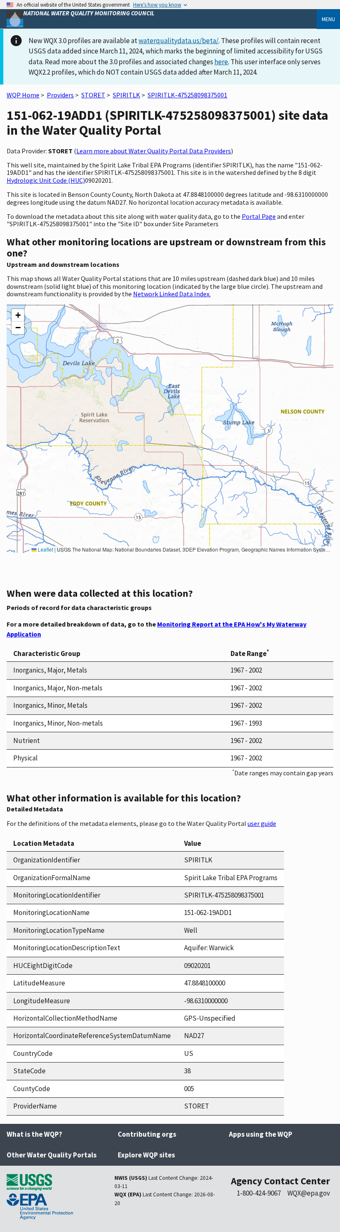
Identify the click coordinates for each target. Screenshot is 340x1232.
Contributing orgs (147, 1134)
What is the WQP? (34, 1134)
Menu (328, 19)
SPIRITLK (126, 95)
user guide (262, 823)
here (221, 61)
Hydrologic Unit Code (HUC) (46, 180)
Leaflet (44, 549)
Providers (60, 95)
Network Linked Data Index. (172, 294)
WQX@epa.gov (308, 1193)
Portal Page (259, 216)
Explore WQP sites (146, 1154)
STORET (93, 95)
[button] (18, 315)
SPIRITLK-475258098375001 (187, 95)
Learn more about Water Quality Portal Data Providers (153, 151)
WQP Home (23, 95)
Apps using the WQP (260, 1134)
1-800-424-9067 (259, 1193)
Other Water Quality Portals (52, 1154)
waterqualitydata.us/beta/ (178, 40)
